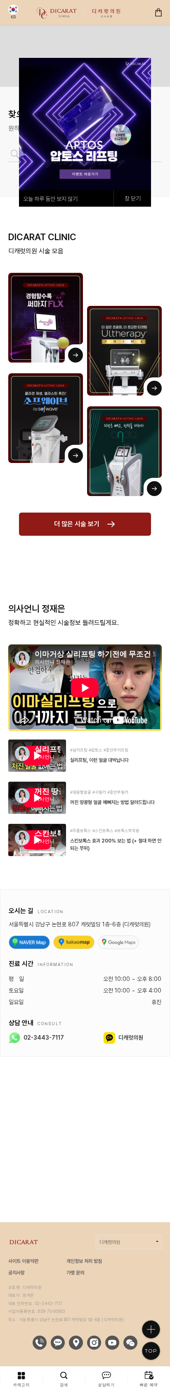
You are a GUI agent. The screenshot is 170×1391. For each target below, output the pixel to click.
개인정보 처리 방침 (84, 1261)
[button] (21, 1379)
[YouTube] (112, 1343)
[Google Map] (118, 942)
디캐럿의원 (109, 1242)
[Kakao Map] (73, 942)
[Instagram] (94, 1343)
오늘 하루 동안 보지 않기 (50, 199)
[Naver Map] (29, 942)
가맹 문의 (75, 1273)
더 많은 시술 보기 (76, 524)
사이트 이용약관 (23, 1261)
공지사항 (16, 1273)
